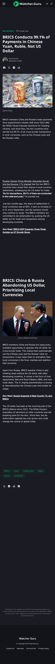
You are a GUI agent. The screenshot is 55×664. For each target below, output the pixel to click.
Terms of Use (31, 648)
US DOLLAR (19, 476)
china (16, 471)
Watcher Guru (27, 638)
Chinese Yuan (28, 471)
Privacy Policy (43, 648)
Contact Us (10, 648)
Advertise (20, 648)
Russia (7, 476)
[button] (4, 4)
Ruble (41, 471)
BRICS (5, 31)
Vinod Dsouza (13, 59)
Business (10, 31)
